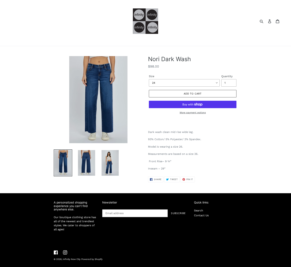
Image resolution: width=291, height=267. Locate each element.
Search (198, 210)
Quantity (227, 76)
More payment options (193, 112)
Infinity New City (71, 259)
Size (151, 76)
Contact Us (201, 215)
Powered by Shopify (92, 259)
